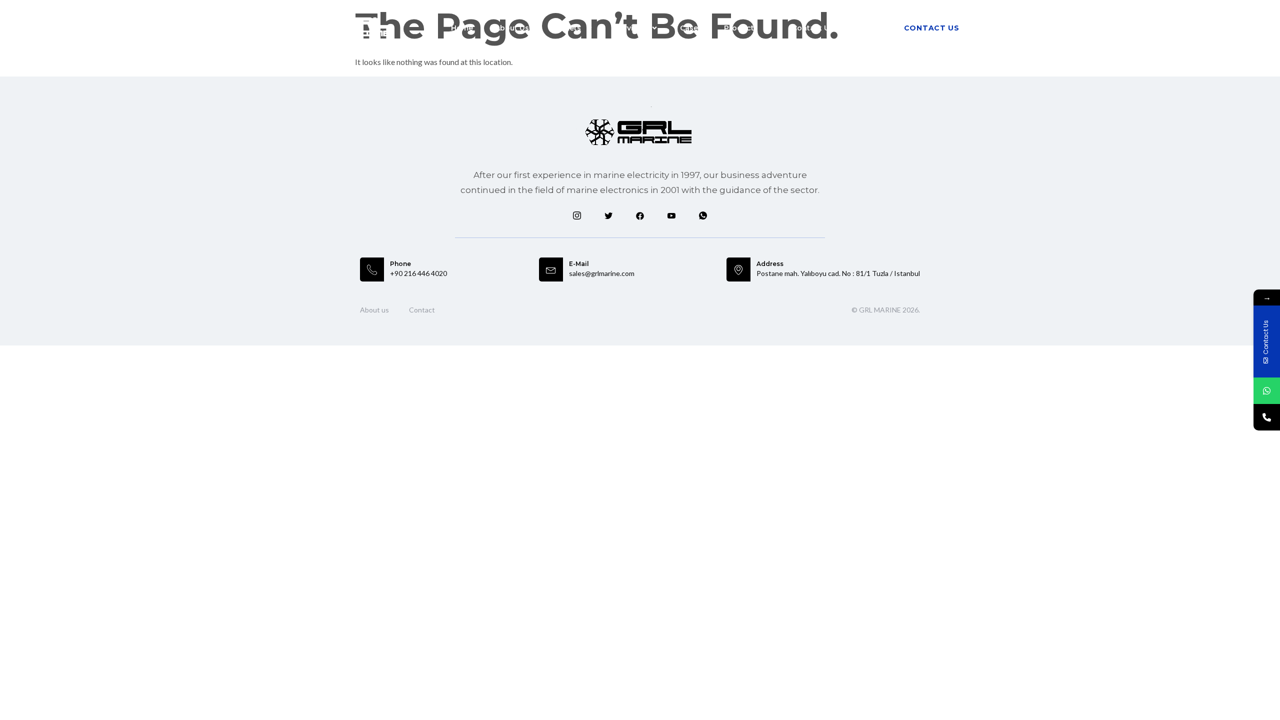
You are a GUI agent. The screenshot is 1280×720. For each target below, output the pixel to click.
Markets (566, 28)
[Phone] (1267, 417)
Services (630, 28)
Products (741, 28)
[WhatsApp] (1267, 391)
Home (462, 28)
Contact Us (813, 28)
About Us (512, 28)
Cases (691, 28)
